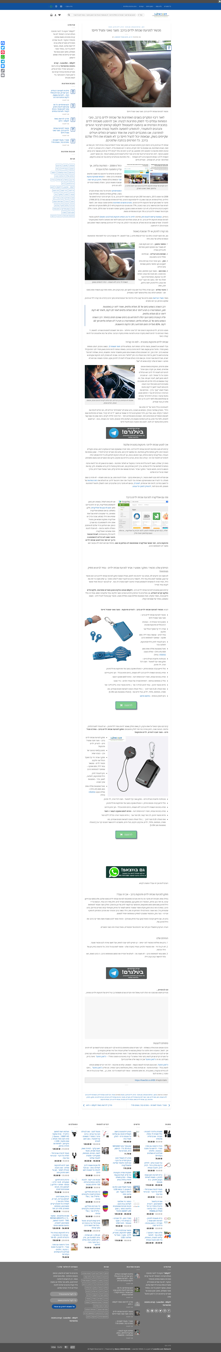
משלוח (87, 1302)
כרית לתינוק (70, 183)
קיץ (146, 1099)
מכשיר (123, 1097)
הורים (106, 1280)
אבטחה (72, 165)
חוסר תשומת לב (114, 346)
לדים (63, 183)
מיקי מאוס (56, 190)
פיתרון (88, 1097)
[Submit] (69, 15)
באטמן (72, 169)
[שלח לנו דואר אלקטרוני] (156, 1311)
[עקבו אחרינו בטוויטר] (160, 1311)
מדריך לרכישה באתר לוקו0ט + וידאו (99, 1105)
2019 (106, 1273)
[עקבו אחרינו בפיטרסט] (152, 1311)
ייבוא (106, 1291)
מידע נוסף (69, 6)
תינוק (59, 216)
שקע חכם (71, 212)
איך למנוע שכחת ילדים (104, 1095)
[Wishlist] (59, 14)
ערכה (67, 201)
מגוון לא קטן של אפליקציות (101, 507)
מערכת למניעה (99, 1097)
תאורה (64, 212)
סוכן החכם (149, 1293)
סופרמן (67, 198)
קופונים (141, 6)
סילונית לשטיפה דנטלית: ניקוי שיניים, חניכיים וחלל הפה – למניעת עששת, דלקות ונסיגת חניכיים (59, 94)
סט (62, 198)
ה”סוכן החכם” (101, 1056)
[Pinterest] (2, 52)
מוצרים (128, 1097)
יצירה (52, 180)
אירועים (105, 1277)
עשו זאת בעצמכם (90, 1309)
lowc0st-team (119, 37)
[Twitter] (2, 47)
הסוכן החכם (149, 6)
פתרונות (150, 1099)
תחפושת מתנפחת (68, 216)
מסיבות (105, 1302)
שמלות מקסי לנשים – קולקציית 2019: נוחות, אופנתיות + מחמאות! (124, 1333)
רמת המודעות (92, 480)
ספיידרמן (56, 198)
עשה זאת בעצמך (58, 201)
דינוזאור (53, 172)
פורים (72, 205)
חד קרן (72, 180)
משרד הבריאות (158, 298)
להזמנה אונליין (103, 1295)
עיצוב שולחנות (98, 1306)
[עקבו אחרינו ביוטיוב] (169, 1316)
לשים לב (137, 483)
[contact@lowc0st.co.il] (61, 6)
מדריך (106, 1299)
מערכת (107, 1097)
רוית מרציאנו (100, 1313)
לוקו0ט (95, 1295)
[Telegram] (2, 61)
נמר (56, 194)
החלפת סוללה (70, 176)
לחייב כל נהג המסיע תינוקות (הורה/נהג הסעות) (117, 217)
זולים (106, 1284)
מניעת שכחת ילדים (115, 1097)
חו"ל (94, 1284)
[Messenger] (2, 66)
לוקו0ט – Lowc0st (68, 187)
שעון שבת (56, 209)
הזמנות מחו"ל (86, 1280)
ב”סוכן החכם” (97, 1067)
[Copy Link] (2, 70)
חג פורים (100, 1284)
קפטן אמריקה (65, 209)
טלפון (95, 1288)
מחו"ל (94, 1299)
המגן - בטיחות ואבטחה (137, 27)
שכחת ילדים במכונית (127, 1099)
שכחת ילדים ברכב (115, 1099)
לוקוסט (59, 187)
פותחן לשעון (64, 205)
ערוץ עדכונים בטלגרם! (130, 6)
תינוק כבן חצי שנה (94, 179)
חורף (89, 1284)
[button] (55, 14)
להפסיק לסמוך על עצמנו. (141, 486)
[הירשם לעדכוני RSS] (148, 1311)
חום (158, 1097)
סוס (73, 198)
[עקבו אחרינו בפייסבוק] (169, 1311)
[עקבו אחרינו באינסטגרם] (165, 1311)
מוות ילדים (153, 1097)
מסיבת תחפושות (96, 1302)
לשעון (52, 187)
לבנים (88, 1291)
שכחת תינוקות (105, 1099)
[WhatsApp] (2, 57)
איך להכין (95, 1273)
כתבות (110, 27)
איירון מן (58, 165)
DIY (101, 1273)
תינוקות (53, 216)
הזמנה (100, 1280)
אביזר (113, 1095)
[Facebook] (2, 43)
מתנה (66, 194)
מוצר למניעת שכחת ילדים (138, 1097)
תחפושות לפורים (89, 1313)
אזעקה (65, 165)
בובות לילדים (64, 169)
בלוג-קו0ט (159, 6)
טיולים (106, 1288)
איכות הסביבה (86, 1273)
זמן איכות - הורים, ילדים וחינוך (121, 27)
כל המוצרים (167, 6)
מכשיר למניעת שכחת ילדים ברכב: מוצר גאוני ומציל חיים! (61, 130)
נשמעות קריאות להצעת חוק (151, 217)
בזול (57, 169)
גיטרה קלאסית (62, 172)
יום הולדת (59, 180)
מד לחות (71, 190)
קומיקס (57, 205)
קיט (73, 209)
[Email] (2, 75)
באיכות (99, 1277)
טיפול (66, 180)
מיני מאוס (64, 190)
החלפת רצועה (59, 176)
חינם (84, 1284)
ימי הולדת (94, 1291)
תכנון (88, 1317)
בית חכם (71, 172)
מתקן (92, 1097)
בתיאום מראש (145, 696)
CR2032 (162, 654)
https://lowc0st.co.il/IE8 (145, 1080)
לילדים (89, 1295)
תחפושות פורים (103, 1317)
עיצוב (72, 201)
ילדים (101, 1291)
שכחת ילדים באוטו (139, 1099)
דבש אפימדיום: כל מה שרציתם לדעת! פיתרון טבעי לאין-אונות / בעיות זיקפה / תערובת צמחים (60, 108)
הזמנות (94, 1280)
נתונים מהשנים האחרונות (122, 202)
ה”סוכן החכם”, (162, 1065)
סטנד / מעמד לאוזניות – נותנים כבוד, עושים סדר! (149, 1105)
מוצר (148, 1097)
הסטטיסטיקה (116, 190)
